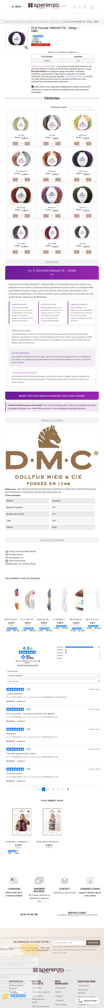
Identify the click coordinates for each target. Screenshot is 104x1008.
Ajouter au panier (16, 635)
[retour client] (90, 880)
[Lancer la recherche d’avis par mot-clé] (98, 681)
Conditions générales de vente (38, 999)
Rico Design (61, 1004)
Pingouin (60, 1000)
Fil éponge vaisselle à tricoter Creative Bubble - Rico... (60, 619)
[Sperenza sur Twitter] (16, 921)
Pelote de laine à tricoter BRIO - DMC (11, 619)
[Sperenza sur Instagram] (30, 921)
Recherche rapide (59, 107)
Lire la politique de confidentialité (16, 987)
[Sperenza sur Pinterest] (37, 921)
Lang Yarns (61, 988)
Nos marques (61, 982)
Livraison (14, 888)
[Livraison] (39, 880)
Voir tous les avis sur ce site (27, 665)
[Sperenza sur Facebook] (23, 921)
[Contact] (14, 880)
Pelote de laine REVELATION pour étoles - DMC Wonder (76, 619)
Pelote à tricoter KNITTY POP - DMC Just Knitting (44, 619)
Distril (58, 992)
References (10, 489)
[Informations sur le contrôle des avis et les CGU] (39, 661)
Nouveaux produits (83, 991)
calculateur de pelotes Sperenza (72, 408)
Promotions (83, 985)
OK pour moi (42, 995)
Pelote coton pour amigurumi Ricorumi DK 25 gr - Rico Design (92, 619)
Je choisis (16, 995)
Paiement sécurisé (39, 890)
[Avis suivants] (68, 789)
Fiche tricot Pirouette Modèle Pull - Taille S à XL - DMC (49, 842)
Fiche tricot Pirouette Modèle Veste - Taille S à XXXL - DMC (18, 842)
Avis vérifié (95, 689)
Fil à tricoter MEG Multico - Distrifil (27, 619)
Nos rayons (86, 981)
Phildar (59, 996)
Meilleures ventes (87, 997)
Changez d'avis (90, 888)
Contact (64, 888)
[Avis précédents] (38, 789)
